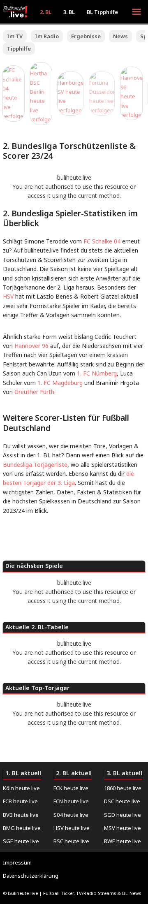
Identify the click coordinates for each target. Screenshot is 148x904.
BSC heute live (71, 841)
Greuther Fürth (34, 392)
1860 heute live (122, 788)
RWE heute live (122, 841)
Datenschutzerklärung (30, 875)
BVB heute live (21, 814)
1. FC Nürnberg (96, 373)
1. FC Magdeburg (60, 383)
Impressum (17, 862)
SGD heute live (122, 814)
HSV (8, 296)
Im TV (15, 36)
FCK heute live (70, 788)
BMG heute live (22, 828)
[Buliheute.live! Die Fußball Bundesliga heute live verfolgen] (17, 12)
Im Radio (47, 36)
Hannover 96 (31, 346)
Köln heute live (21, 788)
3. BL (69, 12)
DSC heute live (122, 801)
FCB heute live (20, 801)
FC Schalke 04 (101, 241)
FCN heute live (71, 801)
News (120, 36)
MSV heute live (122, 828)
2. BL (45, 12)
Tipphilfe (19, 48)
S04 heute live (70, 814)
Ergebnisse (86, 36)
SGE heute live (21, 841)
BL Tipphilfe (102, 12)
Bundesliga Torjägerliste (35, 464)
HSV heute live (71, 828)
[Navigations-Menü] (136, 12)
